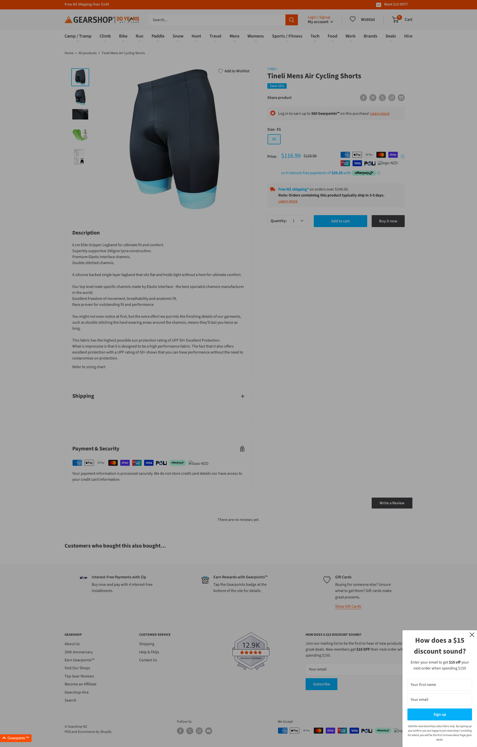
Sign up (440, 714)
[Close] (472, 634)
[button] (16, 738)
